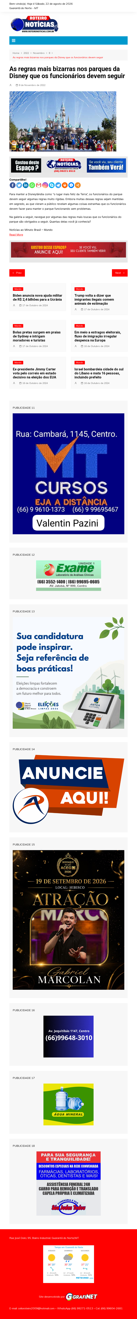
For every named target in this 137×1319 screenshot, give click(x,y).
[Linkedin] (26, 185)
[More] (78, 185)
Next (118, 272)
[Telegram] (58, 185)
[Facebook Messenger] (71, 185)
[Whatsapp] (32, 185)
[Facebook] (13, 185)
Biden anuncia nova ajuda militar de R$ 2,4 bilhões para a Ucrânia (37, 297)
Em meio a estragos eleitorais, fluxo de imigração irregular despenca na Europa (98, 336)
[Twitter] (19, 185)
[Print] (65, 185)
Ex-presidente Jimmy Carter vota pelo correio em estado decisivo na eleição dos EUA (34, 373)
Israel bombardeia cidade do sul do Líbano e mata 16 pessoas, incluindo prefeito (99, 373)
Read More (16, 234)
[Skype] (52, 185)
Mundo (18, 289)
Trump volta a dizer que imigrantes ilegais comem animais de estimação (94, 299)
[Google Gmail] (39, 185)
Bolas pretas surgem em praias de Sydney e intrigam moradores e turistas (37, 336)
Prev (19, 272)
